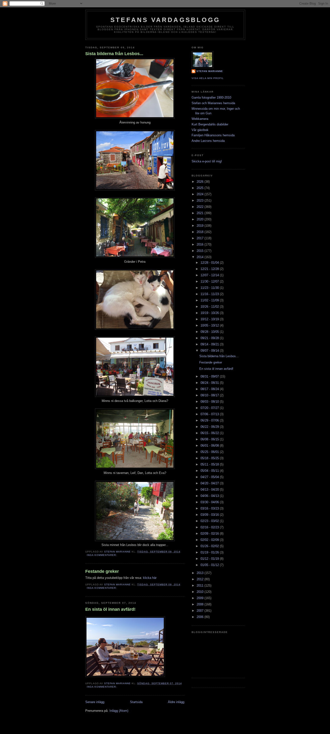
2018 (200, 232)
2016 (200, 244)
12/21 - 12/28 (210, 269)
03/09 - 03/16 (210, 514)
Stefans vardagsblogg (165, 19)
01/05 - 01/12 (210, 565)
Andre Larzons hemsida (208, 141)
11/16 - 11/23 (210, 294)
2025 (200, 188)
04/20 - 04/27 (210, 483)
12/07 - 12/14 (210, 275)
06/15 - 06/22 (210, 433)
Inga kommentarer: (102, 555)
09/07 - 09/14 (210, 350)
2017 (200, 238)
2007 (200, 610)
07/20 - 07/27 (210, 408)
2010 (200, 592)
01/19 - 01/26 (210, 552)
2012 (200, 579)
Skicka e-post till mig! (207, 161)
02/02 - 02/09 (210, 540)
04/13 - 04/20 (210, 489)
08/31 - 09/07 (210, 376)
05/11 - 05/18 (210, 464)
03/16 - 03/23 (210, 508)
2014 (200, 257)
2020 (200, 219)
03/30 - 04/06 (210, 502)
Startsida (136, 702)
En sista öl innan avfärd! (110, 609)
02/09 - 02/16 (210, 533)
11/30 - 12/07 (210, 281)
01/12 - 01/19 (210, 558)
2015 (200, 251)
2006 (200, 617)
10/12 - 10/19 (210, 319)
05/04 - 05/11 (210, 470)
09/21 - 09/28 (210, 338)
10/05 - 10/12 (210, 325)
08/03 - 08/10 (210, 401)
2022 (200, 207)
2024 (200, 194)
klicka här (150, 578)
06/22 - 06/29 (210, 427)
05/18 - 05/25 (210, 458)
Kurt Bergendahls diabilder (210, 124)
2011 (200, 585)
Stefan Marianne (209, 71)
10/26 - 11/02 (210, 306)
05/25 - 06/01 (210, 452)
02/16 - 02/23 (210, 527)
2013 (200, 573)
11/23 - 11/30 (210, 288)
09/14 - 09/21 (210, 344)
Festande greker (102, 571)
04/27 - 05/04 (210, 477)
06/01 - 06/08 (210, 445)
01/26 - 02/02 (210, 546)
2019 (200, 225)
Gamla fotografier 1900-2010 (211, 97)
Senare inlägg (94, 702)
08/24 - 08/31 (210, 383)
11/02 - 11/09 (210, 300)
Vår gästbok (200, 130)
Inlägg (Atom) (118, 710)
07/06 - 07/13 (210, 414)
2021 (200, 213)
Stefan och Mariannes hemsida (213, 103)
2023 (200, 200)
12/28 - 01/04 (210, 262)
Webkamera (200, 119)
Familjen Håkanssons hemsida (213, 135)
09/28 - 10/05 (210, 332)
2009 (200, 598)
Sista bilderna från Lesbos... (114, 53)
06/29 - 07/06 (210, 420)
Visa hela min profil (208, 78)
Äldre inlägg (176, 702)
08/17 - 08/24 (210, 389)
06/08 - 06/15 (210, 439)
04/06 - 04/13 (210, 496)
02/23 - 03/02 (210, 521)
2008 (200, 604)
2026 (200, 181)
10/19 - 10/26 (210, 313)
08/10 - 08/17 (210, 395)
